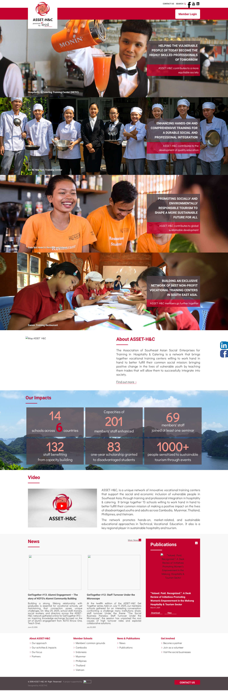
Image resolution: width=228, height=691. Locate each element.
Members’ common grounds (90, 643)
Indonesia (81, 652)
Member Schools (82, 638)
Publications (125, 647)
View (170, 612)
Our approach (39, 643)
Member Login (188, 14)
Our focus (37, 652)
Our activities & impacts (44, 647)
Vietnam (80, 669)
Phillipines (81, 660)
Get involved (168, 638)
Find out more (125, 382)
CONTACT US (168, 4)
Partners (36, 656)
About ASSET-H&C (39, 638)
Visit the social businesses (177, 652)
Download (155, 612)
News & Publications (128, 638)
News (122, 643)
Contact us (187, 682)
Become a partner (172, 643)
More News (133, 540)
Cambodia (81, 647)
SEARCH (180, 4)
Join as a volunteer (173, 647)
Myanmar (81, 656)
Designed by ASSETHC (37, 685)
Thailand (80, 665)
